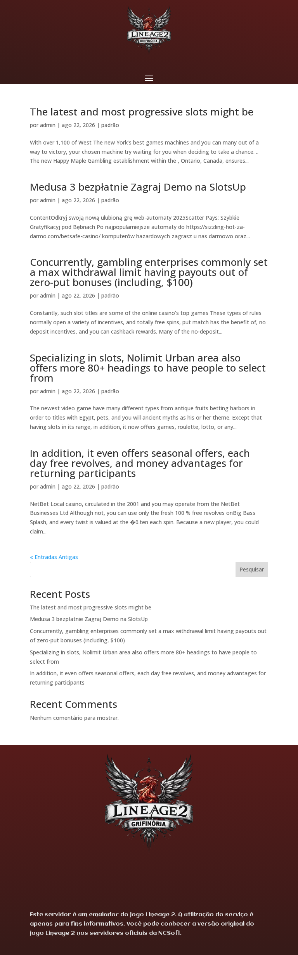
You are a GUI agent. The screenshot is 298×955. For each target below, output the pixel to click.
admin (47, 125)
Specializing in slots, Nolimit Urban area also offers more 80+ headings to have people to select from (148, 368)
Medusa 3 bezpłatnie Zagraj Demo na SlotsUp (138, 187)
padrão (110, 125)
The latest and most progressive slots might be (141, 112)
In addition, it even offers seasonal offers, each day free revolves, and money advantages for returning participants (140, 463)
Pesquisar (251, 569)
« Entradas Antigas (54, 557)
